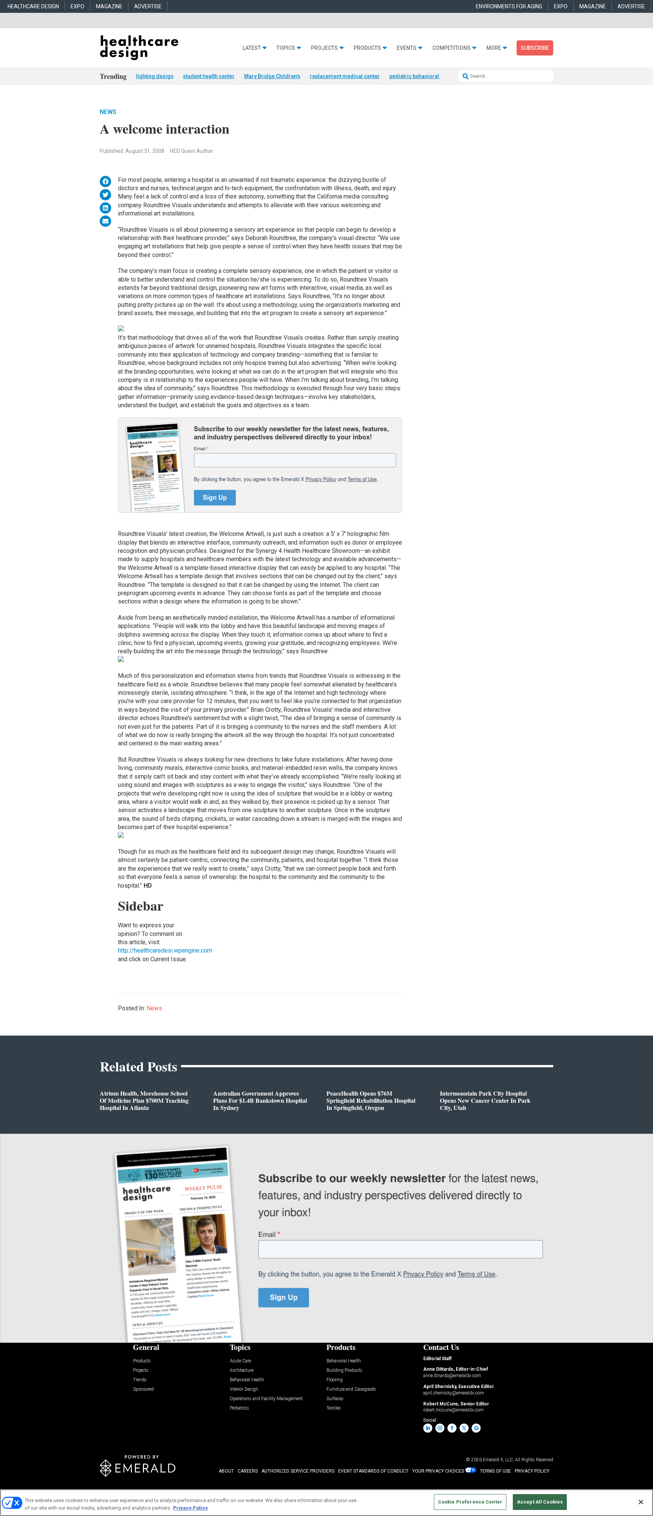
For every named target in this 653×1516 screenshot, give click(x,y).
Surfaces (335, 1398)
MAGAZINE (109, 6)
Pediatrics (239, 1408)
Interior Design (244, 1389)
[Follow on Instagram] (439, 1428)
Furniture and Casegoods (351, 1389)
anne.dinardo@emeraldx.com (452, 1375)
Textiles (333, 1408)
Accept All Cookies (540, 1502)
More (493, 48)
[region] (326, 1502)
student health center (209, 76)
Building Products (344, 1370)
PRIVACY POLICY (532, 1471)
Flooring (334, 1379)
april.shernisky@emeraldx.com (453, 1393)
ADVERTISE (148, 6)
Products (367, 48)
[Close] (641, 1502)
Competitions (451, 48)
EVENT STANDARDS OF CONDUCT (373, 1471)
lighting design (154, 76)
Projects (324, 48)
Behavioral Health (247, 1379)
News (108, 111)
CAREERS (248, 1471)
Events (406, 48)
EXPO (77, 6)
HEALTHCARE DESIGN (33, 6)
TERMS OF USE (495, 1471)
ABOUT (226, 1471)
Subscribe (535, 48)
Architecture (242, 1370)
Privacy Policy (190, 1508)
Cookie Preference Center (470, 1502)
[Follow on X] (464, 1428)
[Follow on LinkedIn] (427, 1428)
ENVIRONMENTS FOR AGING (509, 6)
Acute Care (240, 1361)
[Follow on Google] (476, 1428)
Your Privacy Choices (438, 1471)
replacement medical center (345, 76)
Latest (252, 48)
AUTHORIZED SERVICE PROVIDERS (298, 1471)
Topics (286, 48)
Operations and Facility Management (266, 1398)
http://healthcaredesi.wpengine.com (165, 950)
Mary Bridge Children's (272, 76)
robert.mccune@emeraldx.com (453, 1410)
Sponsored (143, 1389)
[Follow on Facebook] (451, 1428)
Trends (140, 1379)
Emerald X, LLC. (498, 1459)
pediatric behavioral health (422, 76)
